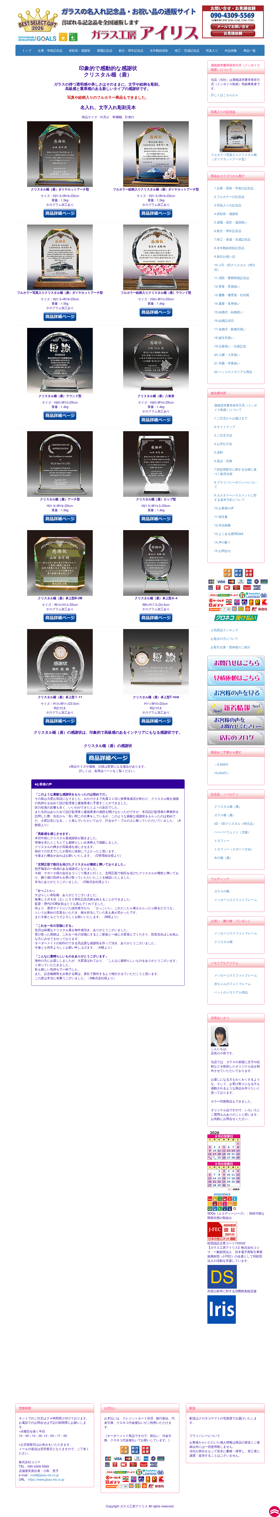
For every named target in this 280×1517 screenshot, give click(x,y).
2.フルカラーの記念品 (229, 196)
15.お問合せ (222, 550)
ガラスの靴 (221, 891)
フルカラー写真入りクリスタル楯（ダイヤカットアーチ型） (234, 156)
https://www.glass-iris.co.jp (46, 1479)
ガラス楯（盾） (225, 815)
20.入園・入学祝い (227, 354)
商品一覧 (249, 50)
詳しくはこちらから (224, 95)
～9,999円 (221, 764)
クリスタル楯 (223, 941)
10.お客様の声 (224, 508)
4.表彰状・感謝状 (226, 213)
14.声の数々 (222, 542)
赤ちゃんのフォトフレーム (232, 983)
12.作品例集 (222, 525)
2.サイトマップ (224, 426)
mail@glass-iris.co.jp (44, 1475)
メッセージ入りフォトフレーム (235, 899)
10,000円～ (222, 773)
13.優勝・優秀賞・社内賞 (231, 295)
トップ (26, 50)
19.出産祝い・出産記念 (230, 346)
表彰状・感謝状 (79, 50)
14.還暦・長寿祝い (227, 303)
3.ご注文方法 (223, 435)
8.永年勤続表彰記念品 (229, 248)
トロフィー (221, 840)
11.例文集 (221, 516)
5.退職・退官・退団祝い (230, 222)
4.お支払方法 (223, 443)
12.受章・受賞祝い (227, 286)
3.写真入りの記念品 (227, 205)
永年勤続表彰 (159, 50)
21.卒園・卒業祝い (227, 363)
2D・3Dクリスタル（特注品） (235, 823)
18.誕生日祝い (224, 337)
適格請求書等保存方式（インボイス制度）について (235, 407)
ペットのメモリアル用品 (231, 992)
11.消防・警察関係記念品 (231, 278)
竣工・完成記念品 (187, 50)
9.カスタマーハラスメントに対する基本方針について (235, 497)
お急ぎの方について (224, 638)
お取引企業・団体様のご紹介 (230, 647)
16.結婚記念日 (224, 320)
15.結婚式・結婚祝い (228, 312)
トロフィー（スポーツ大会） (234, 849)
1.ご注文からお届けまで (230, 418)
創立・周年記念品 (131, 50)
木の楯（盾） (223, 857)
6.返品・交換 (223, 461)
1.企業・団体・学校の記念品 (234, 188)
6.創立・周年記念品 (227, 231)
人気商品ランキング (224, 630)
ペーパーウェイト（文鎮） (232, 832)
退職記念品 (104, 50)
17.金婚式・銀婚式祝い (230, 329)
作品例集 (231, 50)
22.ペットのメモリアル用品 (233, 371)
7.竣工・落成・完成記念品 (232, 239)
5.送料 (218, 452)
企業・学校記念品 (50, 50)
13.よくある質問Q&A (228, 533)
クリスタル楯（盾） (228, 806)
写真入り (212, 50)
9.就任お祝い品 (224, 256)
